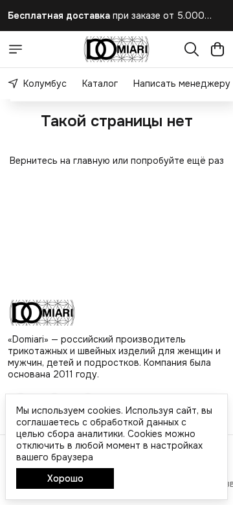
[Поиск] (191, 49)
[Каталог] (15, 49)
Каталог (100, 83)
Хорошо (65, 478)
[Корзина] (217, 49)
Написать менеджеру (181, 83)
